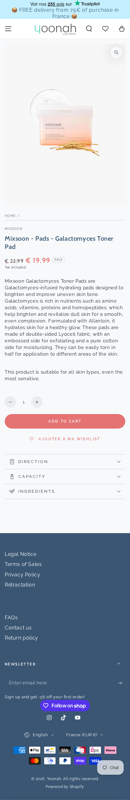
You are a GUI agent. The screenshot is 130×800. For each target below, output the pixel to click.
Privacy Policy (22, 575)
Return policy (21, 638)
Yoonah (54, 779)
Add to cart (64, 421)
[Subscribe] (121, 683)
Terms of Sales (23, 564)
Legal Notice (20, 554)
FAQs (11, 618)
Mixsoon (13, 229)
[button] (89, 28)
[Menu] (8, 28)
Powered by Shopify (65, 787)
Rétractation (20, 585)
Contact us (18, 628)
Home (10, 216)
